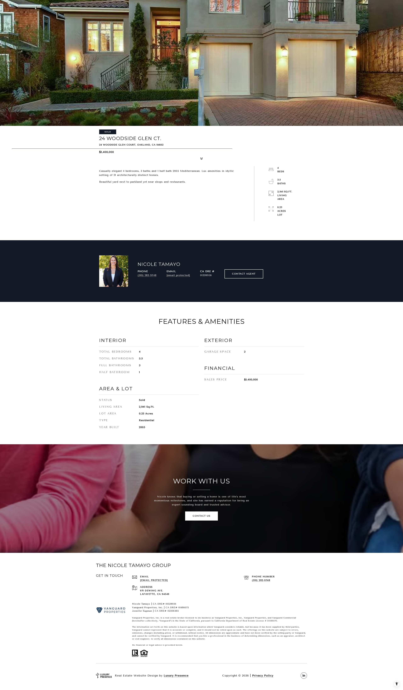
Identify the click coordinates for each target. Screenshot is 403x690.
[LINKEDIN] (304, 675)
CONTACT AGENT (244, 273)
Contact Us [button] (201, 516)
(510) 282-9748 (147, 275)
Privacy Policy (262, 675)
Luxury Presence (176, 675)
